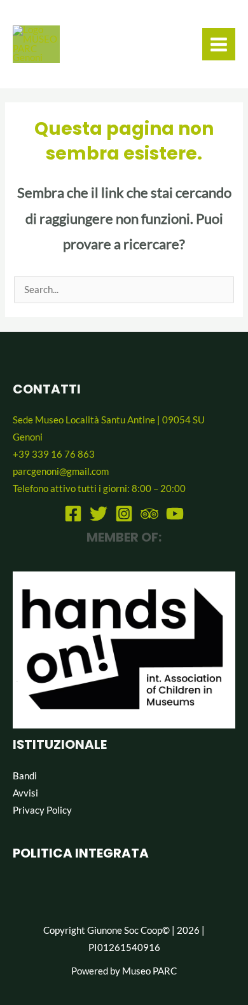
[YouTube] (175, 514)
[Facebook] (73, 514)
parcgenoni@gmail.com (61, 471)
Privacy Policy (42, 810)
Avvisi (25, 793)
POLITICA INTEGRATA (81, 853)
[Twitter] (98, 514)
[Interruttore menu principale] (218, 44)
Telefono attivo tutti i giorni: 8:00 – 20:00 (99, 488)
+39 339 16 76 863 (54, 454)
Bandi (25, 775)
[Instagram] (124, 514)
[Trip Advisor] (149, 514)
